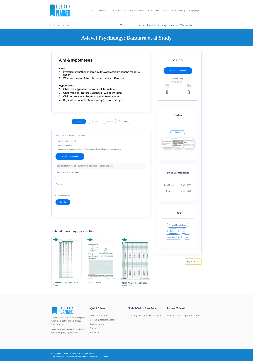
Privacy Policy (97, 324)
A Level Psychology (177, 225)
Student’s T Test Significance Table (184, 315)
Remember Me (63, 195)
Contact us (95, 328)
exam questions (173, 237)
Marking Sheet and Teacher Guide (144, 315)
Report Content (193, 261)
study (187, 237)
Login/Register (195, 10)
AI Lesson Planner (100, 10)
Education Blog (178, 10)
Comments (95, 121)
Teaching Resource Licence (103, 319)
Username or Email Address (67, 172)
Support (124, 121)
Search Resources (118, 10)
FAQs (165, 10)
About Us (94, 332)
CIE (183, 231)
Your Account (153, 10)
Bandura (173, 231)
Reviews (110, 121)
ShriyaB (177, 132)
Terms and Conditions (99, 357)
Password (59, 184)
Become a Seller (137, 10)
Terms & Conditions (100, 315)
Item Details (79, 121)
